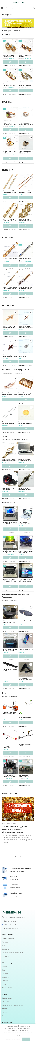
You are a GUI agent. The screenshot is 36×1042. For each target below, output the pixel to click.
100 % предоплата (16, 896)
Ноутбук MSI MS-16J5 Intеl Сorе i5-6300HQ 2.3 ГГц (25, 581)
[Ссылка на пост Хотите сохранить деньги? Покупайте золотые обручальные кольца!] (18, 809)
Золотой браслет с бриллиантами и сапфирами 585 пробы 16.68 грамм (26, 260)
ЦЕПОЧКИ (7, 170)
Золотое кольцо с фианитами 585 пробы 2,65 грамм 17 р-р (26, 124)
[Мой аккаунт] (34, 8)
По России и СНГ (15, 879)
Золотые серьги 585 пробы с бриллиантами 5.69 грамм (25, 57)
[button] (4, 23)
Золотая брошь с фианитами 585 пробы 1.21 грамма (9, 394)
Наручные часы (15, 439)
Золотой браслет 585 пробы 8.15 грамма (26, 287)
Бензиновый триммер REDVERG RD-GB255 (25, 716)
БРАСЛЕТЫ (8, 237)
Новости (8, 823)
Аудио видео (13, 600)
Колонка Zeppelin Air (25, 621)
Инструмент (5, 696)
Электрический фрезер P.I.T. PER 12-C (10, 775)
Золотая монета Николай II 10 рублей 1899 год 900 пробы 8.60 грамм (25, 424)
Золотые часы (6, 439)
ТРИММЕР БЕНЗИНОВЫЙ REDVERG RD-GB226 (9, 748)
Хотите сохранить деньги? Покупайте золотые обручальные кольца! (15, 829)
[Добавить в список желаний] (15, 41)
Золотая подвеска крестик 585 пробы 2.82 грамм (9, 327)
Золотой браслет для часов (10, 259)
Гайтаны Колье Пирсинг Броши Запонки (13, 373)
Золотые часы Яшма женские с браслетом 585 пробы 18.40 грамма (9, 461)
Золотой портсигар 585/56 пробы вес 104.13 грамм (24, 394)
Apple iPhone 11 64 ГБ (26, 649)
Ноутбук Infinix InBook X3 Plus (10, 551)
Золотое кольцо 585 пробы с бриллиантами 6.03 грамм (9, 153)
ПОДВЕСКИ (8, 305)
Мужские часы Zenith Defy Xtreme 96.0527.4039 (9, 490)
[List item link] (18, 938)
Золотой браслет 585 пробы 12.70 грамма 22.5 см (10, 288)
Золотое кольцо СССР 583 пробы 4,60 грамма (26, 153)
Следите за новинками (17, 871)
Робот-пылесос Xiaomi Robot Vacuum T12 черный (10, 622)
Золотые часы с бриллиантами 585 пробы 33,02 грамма (24, 490)
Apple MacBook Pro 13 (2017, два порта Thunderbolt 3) (26, 552)
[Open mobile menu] (2, 8)
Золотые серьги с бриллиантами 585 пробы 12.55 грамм (25, 85)
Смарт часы (24, 439)
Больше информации (13, 1039)
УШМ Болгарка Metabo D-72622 (24, 775)
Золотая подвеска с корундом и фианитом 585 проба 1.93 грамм (26, 328)
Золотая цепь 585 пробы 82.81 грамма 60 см (9, 221)
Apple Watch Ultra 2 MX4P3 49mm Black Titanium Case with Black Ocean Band (24, 461)
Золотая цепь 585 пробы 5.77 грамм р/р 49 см (25, 192)
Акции (3, 823)
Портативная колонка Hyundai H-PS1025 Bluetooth (10, 651)
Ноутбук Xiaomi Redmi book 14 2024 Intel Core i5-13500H (10, 524)
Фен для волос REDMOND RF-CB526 (25, 678)
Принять (26, 1039)
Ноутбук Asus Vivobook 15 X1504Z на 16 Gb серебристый (26, 524)
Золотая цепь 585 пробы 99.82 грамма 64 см (25, 221)
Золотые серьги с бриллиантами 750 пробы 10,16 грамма (9, 56)
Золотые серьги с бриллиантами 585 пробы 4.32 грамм (9, 85)
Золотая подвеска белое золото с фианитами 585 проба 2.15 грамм (26, 357)
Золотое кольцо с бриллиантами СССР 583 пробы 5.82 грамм (10, 124)
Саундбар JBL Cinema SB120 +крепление (10, 670)
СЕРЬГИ (6, 34)
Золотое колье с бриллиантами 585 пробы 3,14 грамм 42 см (9, 423)
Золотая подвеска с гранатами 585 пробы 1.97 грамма (10, 356)
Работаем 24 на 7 (15, 888)
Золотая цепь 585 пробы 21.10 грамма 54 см (9, 192)
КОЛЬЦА (7, 102)
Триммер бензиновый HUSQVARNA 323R (10, 713)
